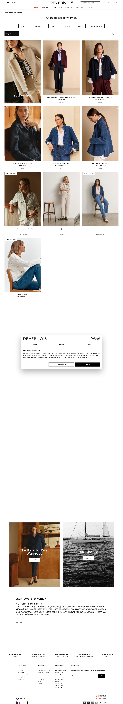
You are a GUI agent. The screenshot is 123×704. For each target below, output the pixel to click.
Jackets (54, 26)
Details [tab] (61, 344)
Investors (40, 683)
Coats (23, 26)
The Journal (41, 679)
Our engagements (43, 675)
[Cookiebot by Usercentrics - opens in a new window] (92, 338)
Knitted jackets (96, 26)
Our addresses (42, 677)
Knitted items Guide (60, 670)
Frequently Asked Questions (25, 675)
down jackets (38, 26)
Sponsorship (58, 681)
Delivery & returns (22, 677)
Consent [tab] (34, 344)
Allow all (87, 364)
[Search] (99, 2)
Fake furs (67, 26)
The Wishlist (58, 687)
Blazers (80, 26)
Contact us (21, 679)
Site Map (20, 670)
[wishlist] (113, 2)
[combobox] (9, 3)
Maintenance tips (60, 677)
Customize (60, 364)
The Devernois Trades (43, 672)
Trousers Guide (59, 675)
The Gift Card (59, 685)
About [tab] (88, 344)
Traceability (58, 683)
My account (21, 672)
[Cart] (117, 2)
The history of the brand (44, 670)
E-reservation (59, 679)
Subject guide (59, 672)
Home (6, 12)
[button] (90, 2)
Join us (40, 681)
